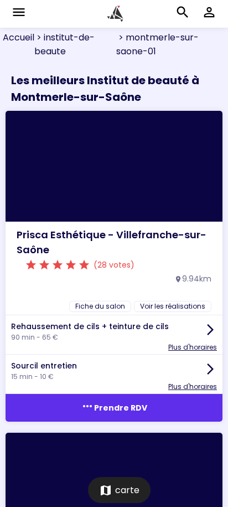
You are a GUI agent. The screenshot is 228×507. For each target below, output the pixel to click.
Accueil (18, 37)
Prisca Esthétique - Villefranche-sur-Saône (111, 242)
